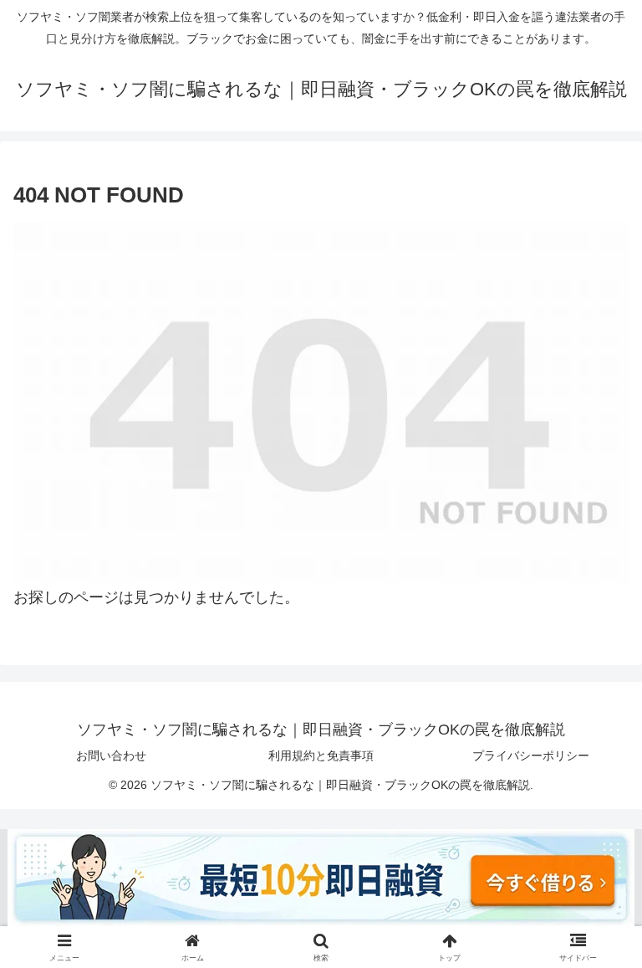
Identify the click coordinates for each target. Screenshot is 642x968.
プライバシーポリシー (530, 755)
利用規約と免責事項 (321, 755)
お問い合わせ (111, 755)
